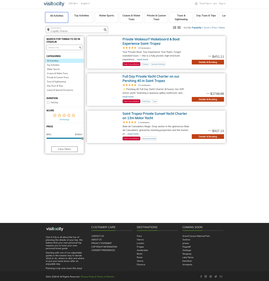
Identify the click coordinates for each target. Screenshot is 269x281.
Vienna (140, 239)
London (140, 243)
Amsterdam (142, 250)
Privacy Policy (88, 276)
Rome (139, 257)
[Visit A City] (55, 229)
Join (215, 3)
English (84, 3)
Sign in (222, 3)
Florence (141, 264)
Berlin (139, 254)
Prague (140, 247)
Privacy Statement (101, 243)
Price (214, 27)
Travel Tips (205, 3)
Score (207, 27)
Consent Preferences (103, 250)
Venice (140, 261)
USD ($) (72, 3)
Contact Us (97, 236)
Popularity (196, 27)
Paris (139, 236)
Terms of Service (105, 276)
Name (222, 27)
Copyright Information (104, 247)
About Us (96, 239)
